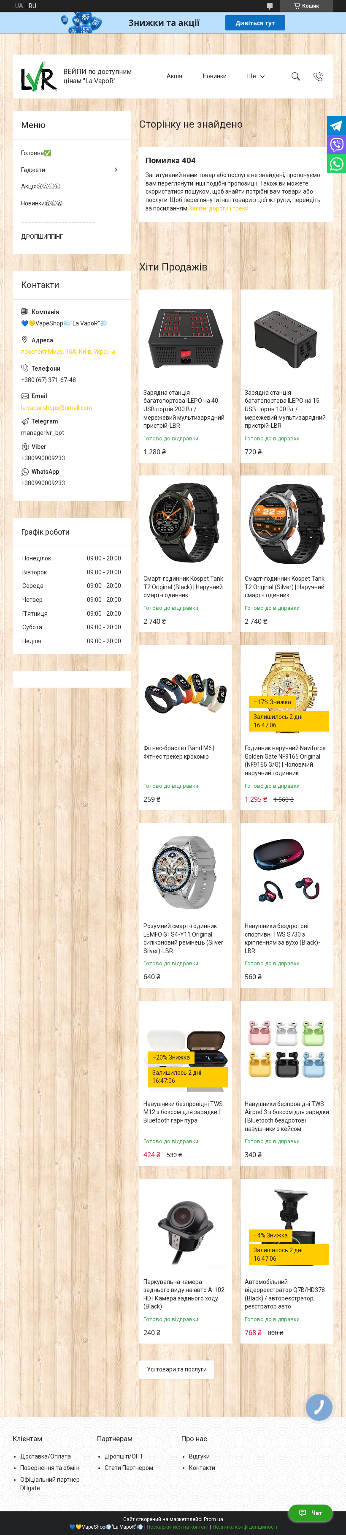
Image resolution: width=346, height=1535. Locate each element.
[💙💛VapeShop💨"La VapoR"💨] (39, 76)
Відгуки (199, 1456)
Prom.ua (213, 1519)
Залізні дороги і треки (219, 208)
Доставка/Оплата (45, 1456)
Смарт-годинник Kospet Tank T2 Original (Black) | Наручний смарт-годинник (183, 586)
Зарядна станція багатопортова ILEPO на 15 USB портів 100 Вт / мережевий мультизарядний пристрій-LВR (285, 409)
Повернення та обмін (49, 1467)
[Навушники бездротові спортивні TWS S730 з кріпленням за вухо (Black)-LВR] (287, 871)
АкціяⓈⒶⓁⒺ (40, 186)
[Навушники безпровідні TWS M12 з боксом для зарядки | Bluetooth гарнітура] (185, 1049)
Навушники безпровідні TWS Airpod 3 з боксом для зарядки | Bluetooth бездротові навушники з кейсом (287, 1116)
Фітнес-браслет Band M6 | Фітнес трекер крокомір (178, 752)
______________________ (58, 219)
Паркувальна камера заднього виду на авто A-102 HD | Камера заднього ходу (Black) (183, 1294)
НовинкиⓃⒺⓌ (41, 203)
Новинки (215, 76)
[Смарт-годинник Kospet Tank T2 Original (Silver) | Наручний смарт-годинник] (287, 524)
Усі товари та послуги (177, 1369)
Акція (174, 76)
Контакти (202, 1467)
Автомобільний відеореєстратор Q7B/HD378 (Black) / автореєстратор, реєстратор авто (285, 1294)
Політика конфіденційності (245, 1527)
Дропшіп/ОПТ (124, 1456)
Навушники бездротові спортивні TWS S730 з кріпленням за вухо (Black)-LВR (282, 938)
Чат (316, 1513)
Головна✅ (36, 153)
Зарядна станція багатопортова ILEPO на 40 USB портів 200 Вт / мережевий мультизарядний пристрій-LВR (183, 409)
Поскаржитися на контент (178, 1527)
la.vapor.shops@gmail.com (56, 407)
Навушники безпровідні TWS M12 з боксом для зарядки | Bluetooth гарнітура (183, 1112)
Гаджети (33, 170)
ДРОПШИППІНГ (42, 236)
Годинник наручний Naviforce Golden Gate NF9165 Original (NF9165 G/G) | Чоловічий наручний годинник (285, 760)
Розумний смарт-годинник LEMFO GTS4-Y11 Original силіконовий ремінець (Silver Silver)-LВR (183, 938)
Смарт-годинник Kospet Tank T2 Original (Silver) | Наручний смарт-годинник (284, 586)
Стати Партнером (129, 1467)
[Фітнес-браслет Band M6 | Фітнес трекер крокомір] (185, 693)
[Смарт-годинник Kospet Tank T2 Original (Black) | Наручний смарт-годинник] (185, 524)
